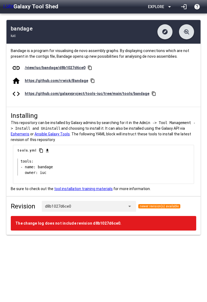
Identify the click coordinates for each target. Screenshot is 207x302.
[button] (164, 31)
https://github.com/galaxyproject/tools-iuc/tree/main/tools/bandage (87, 93)
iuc (13, 35)
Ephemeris (20, 134)
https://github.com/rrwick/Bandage (56, 80)
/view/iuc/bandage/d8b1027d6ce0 (55, 68)
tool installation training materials (83, 189)
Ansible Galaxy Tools (52, 134)
